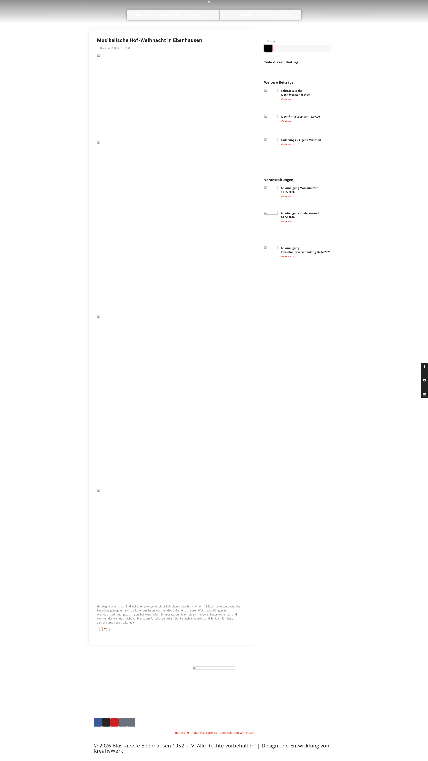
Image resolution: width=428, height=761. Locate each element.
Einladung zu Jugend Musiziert (301, 140)
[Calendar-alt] (131, 722)
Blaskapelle (169, 14)
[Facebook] (98, 722)
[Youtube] (114, 722)
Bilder (245, 14)
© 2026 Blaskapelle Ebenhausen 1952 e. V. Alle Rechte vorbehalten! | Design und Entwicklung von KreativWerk (211, 748)
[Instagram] (106, 722)
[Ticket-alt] (123, 722)
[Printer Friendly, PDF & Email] (106, 629)
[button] (264, 71)
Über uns (143, 14)
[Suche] (268, 48)
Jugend (193, 14)
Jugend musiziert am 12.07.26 (300, 116)
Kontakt (285, 14)
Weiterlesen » (287, 99)
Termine (265, 14)
